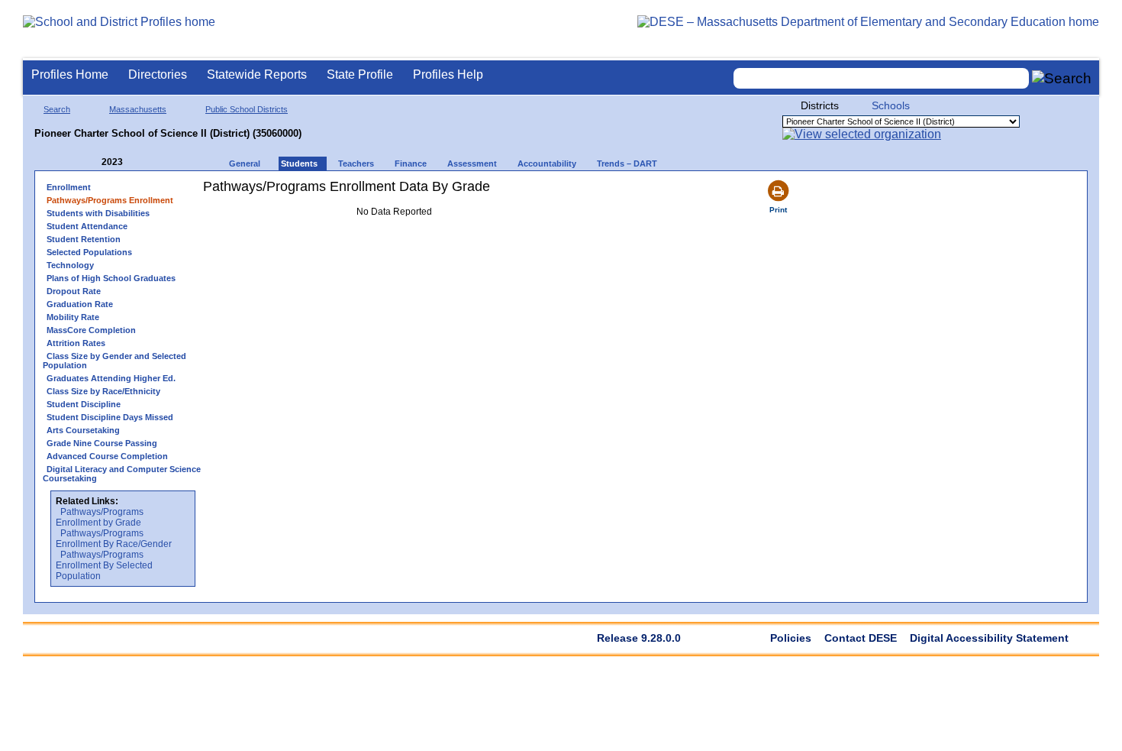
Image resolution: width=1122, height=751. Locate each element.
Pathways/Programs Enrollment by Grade (99, 517)
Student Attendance (87, 226)
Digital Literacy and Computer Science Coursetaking (122, 474)
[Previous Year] (91, 162)
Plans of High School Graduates (111, 278)
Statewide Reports (257, 74)
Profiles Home (69, 74)
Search (57, 109)
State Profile (360, 74)
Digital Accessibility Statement (989, 638)
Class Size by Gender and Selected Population (114, 360)
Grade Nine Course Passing (102, 443)
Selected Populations (89, 252)
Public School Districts (246, 109)
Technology (70, 265)
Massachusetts (137, 109)
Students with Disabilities (98, 213)
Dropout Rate (74, 291)
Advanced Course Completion (107, 456)
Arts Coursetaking (83, 430)
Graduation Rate (80, 304)
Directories (157, 74)
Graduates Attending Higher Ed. (111, 378)
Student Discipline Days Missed (110, 417)
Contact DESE (860, 638)
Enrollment (69, 187)
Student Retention (84, 239)
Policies (790, 638)
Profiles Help (448, 74)
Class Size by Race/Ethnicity (103, 391)
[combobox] (881, 78)
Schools (891, 105)
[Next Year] (143, 162)
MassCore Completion (91, 330)
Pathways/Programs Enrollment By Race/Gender (114, 538)
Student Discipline (84, 404)
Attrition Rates (76, 343)
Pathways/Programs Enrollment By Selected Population (104, 565)
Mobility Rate (73, 317)
